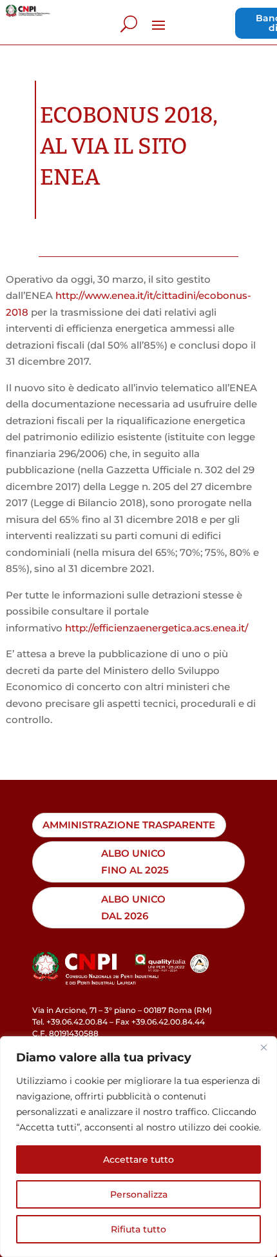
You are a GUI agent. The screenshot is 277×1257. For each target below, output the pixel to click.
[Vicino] (263, 1047)
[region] (138, 1146)
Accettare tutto (138, 1159)
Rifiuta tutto (138, 1229)
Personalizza (138, 1194)
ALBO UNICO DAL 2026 (133, 907)
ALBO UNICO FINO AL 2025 (135, 861)
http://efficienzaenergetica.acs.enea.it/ (156, 628)
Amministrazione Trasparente (129, 825)
